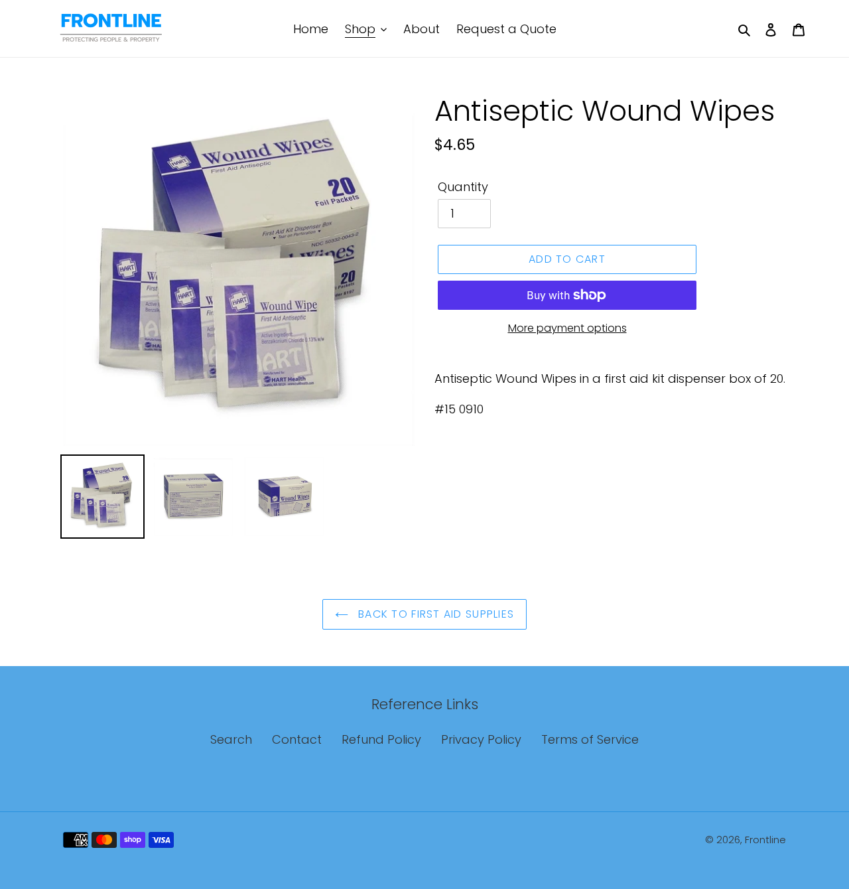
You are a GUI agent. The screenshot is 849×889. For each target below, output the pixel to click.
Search (231, 739)
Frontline (765, 840)
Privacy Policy (481, 739)
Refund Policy (381, 739)
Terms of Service (590, 739)
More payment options (567, 328)
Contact (297, 739)
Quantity (463, 186)
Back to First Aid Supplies (435, 614)
